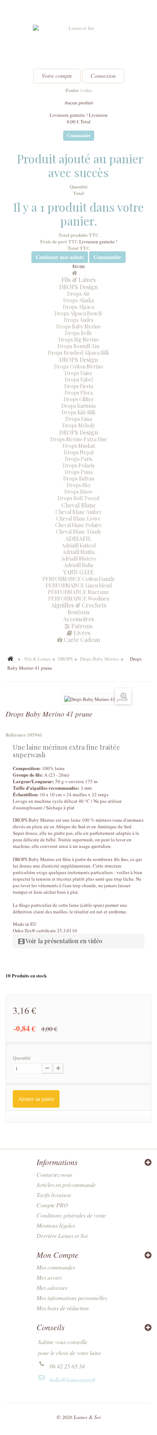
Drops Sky (78, 485)
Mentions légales (56, 1225)
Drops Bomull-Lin (78, 346)
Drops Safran (78, 478)
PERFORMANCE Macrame (78, 592)
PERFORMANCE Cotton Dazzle (78, 578)
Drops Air (78, 293)
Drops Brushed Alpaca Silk (78, 352)
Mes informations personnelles (72, 1298)
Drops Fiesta (78, 386)
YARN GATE (78, 572)
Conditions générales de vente (71, 1215)
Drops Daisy (78, 373)
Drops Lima (78, 418)
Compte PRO (52, 1205)
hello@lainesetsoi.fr (73, 1379)
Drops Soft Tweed (78, 498)
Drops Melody (78, 425)
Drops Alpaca (78, 306)
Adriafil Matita (78, 552)
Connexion (103, 75)
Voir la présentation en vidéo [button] (63, 941)
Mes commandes (56, 1267)
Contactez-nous (54, 1174)
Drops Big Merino (78, 339)
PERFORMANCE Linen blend (79, 585)
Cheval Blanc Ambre (78, 512)
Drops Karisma (78, 405)
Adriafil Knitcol (79, 545)
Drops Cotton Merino (78, 366)
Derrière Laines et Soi (62, 1235)
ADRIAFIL (78, 538)
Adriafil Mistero (78, 558)
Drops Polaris (79, 465)
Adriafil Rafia (78, 565)
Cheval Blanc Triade (79, 531)
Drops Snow (78, 491)
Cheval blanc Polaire (78, 525)
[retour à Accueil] (10, 659)
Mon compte (57, 1254)
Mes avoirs (49, 1277)
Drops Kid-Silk (79, 412)
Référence (15, 735)
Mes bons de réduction (63, 1308)
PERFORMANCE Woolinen (78, 598)
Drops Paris (78, 458)
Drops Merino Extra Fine (78, 439)
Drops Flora (79, 392)
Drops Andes (78, 319)
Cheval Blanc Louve (78, 518)
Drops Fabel (79, 379)
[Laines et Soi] (78, 44)
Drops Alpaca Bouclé (78, 313)
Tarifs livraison (54, 1195)
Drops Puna (78, 472)
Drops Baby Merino (78, 326)
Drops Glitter (79, 399)
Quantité (22, 1058)
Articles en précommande (66, 1184)
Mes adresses (52, 1287)
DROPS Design (78, 287)
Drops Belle (78, 333)
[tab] (78, 941)
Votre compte (57, 75)
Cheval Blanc (78, 505)
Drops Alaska (78, 300)
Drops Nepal (78, 452)
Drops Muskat (78, 445)
